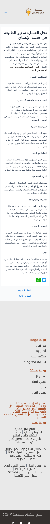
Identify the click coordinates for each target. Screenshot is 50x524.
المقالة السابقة (25, 290)
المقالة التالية (25, 296)
